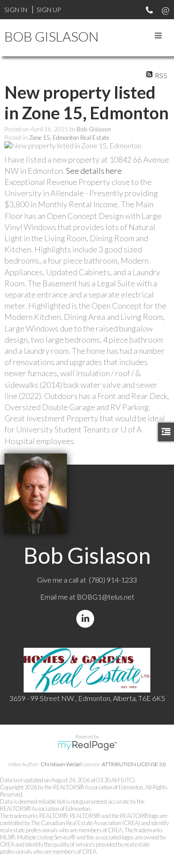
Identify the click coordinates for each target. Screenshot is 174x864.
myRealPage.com (87, 745)
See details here (94, 171)
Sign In (15, 9)
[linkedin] (87, 618)
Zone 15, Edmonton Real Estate (69, 137)
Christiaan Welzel (61, 764)
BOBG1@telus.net (105, 596)
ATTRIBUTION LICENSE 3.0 (134, 764)
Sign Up (49, 9)
